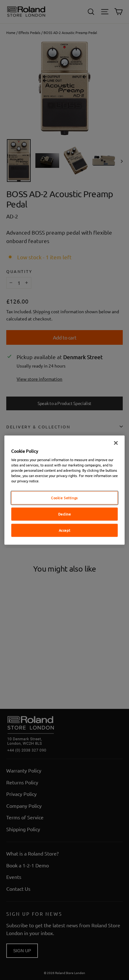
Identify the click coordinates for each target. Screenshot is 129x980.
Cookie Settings (64, 497)
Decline (64, 513)
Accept (64, 530)
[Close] (116, 443)
